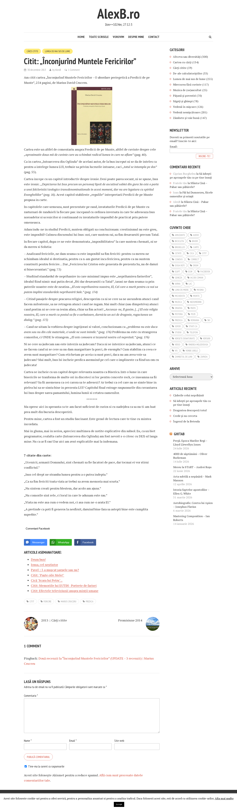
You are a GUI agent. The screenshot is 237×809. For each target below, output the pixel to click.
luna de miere (182, 289)
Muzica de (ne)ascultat (187, 90)
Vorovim (118, 37)
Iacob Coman (196, 277)
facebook (205, 271)
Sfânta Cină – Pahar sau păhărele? (188, 185)
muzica (178, 302)
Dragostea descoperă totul (190, 410)
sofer (178, 326)
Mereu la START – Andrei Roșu (192, 467)
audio (196, 235)
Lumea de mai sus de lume (57, 51)
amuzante (180, 235)
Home (81, 37)
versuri (206, 338)
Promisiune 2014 (130, 620)
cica (192, 253)
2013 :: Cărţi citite (54, 620)
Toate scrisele (99, 37)
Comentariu (31, 696)
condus (179, 259)
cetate (178, 253)
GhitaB (179, 433)
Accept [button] (119, 804)
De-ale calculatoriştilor (187, 73)
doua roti (180, 265)
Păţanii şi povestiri (184, 96)
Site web (119, 741)
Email (73, 741)
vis (176, 350)
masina (200, 289)
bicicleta (179, 241)
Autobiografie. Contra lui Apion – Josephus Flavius (193, 505)
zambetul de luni (183, 356)
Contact (153, 37)
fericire (47, 601)
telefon (194, 332)
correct (195, 259)
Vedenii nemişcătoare (186, 112)
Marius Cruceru (68, 601)
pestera (179, 314)
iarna (177, 283)
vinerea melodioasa (198, 344)
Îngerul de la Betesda (186, 421)
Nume (28, 741)
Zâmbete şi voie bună (186, 118)
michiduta (180, 295)
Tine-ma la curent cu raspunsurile (46, 766)
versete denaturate (185, 338)
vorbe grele (192, 350)
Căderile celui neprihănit (188, 395)
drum (195, 265)
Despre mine (136, 37)
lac (190, 283)
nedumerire (196, 302)
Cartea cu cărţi (182, 62)
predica (89, 601)
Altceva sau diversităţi (187, 57)
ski (208, 320)
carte (196, 247)
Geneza (178, 277)
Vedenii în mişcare (184, 107)
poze (193, 314)
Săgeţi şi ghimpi (183, 101)
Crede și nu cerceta (185, 416)
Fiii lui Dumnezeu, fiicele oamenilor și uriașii (191, 194)
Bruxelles (180, 247)
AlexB (58, 69)
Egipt (177, 271)
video (177, 344)
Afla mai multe (224, 798)
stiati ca (193, 326)
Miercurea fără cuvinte (187, 84)
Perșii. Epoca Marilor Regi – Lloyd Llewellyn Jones (190, 442)
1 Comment (74, 69)
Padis (193, 308)
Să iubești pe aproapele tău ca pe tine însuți (191, 175)
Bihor (195, 241)
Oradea (178, 308)
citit (31, 601)
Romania (195, 320)
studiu (178, 332)
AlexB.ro (118, 13)
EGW (190, 271)
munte (196, 295)
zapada (204, 356)
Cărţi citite (32, 51)
